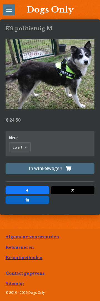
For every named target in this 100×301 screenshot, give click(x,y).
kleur (13, 137)
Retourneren (20, 247)
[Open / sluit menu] (9, 9)
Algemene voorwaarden (32, 236)
